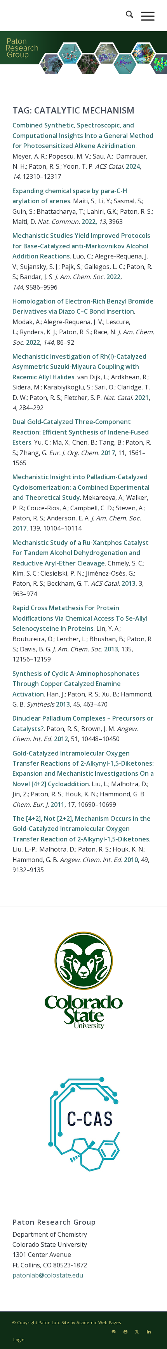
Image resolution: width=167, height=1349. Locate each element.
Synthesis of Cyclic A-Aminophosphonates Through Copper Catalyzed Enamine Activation (75, 683)
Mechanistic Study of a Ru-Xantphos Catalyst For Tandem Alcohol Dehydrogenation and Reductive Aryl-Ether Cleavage (80, 552)
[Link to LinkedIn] (149, 1331)
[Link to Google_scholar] (114, 1331)
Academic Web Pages (99, 1322)
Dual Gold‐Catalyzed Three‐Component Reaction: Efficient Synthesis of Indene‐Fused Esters (80, 432)
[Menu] (144, 15)
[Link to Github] (125, 1331)
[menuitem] (125, 15)
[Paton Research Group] (69, 15)
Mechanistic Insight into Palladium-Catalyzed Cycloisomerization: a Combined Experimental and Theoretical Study (81, 487)
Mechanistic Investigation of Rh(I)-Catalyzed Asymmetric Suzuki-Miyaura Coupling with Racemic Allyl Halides (79, 366)
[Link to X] (137, 1331)
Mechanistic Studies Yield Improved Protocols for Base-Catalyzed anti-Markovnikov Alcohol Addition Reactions (81, 245)
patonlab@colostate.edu (47, 1275)
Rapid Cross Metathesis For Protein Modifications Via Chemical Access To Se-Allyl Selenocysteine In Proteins (80, 618)
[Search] (125, 15)
